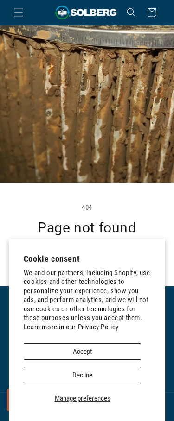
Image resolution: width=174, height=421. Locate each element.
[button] (18, 12)
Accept (82, 351)
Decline (82, 375)
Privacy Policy (98, 327)
